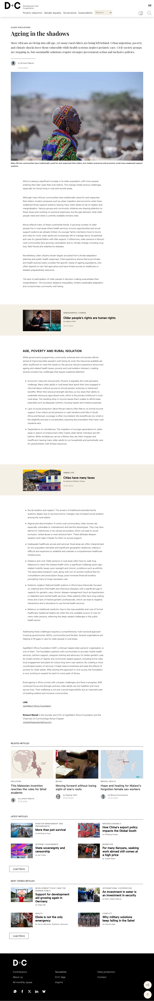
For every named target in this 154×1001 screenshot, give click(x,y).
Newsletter (61, 971)
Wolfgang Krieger (111, 834)
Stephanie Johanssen (60, 924)
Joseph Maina (110, 859)
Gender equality (52, 12)
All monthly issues (22, 982)
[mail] (15, 991)
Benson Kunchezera (118, 795)
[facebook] (22, 991)
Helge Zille (42, 905)
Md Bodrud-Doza (44, 833)
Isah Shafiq (42, 855)
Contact (101, 977)
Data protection (106, 971)
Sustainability (85, 12)
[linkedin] (37, 991)
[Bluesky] (44, 991)
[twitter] (29, 991)
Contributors (20, 971)
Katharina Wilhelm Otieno (75, 481)
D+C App (60, 977)
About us (18, 977)
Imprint (59, 982)
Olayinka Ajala (110, 924)
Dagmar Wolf (71, 321)
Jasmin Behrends (44, 924)
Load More (19, 868)
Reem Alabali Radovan (113, 899)
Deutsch (149, 5)
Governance (69, 12)
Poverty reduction (32, 12)
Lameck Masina (26, 798)
